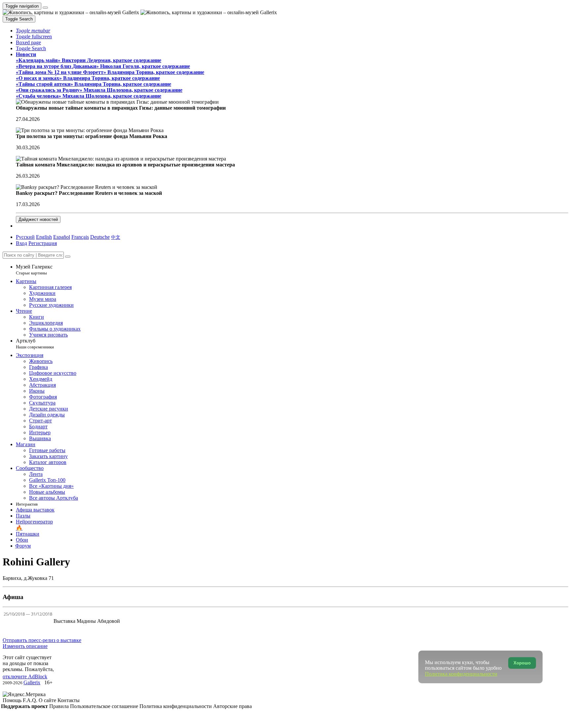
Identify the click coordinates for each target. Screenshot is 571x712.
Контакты (68, 700)
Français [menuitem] (80, 237)
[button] (33, 30)
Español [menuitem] (61, 237)
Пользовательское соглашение (104, 706)
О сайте (48, 700)
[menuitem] (115, 237)
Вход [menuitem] (21, 243)
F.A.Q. (31, 700)
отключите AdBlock (25, 676)
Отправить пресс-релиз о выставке (42, 640)
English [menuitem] (44, 237)
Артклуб (35, 343)
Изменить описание (25, 646)
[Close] (67, 257)
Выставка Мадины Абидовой (87, 621)
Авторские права (232, 706)
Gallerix (31, 682)
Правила (59, 706)
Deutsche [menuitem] (100, 237)
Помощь (13, 700)
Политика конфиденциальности (176, 706)
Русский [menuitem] (25, 237)
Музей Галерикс (34, 269)
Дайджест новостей (38, 219)
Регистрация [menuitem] (42, 243)
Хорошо (522, 662)
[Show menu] (45, 8)
